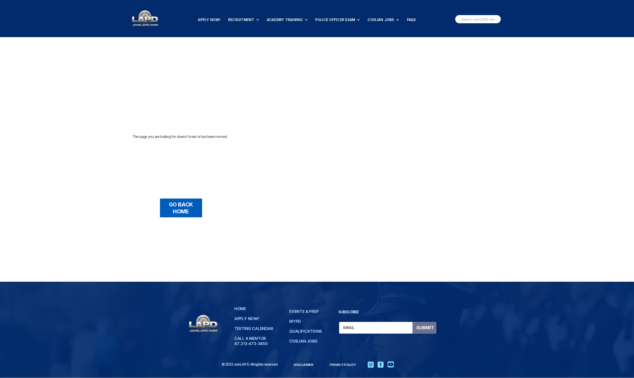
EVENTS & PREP (303, 311)
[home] (145, 18)
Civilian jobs (303, 341)
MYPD (295, 321)
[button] (244, 20)
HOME (240, 308)
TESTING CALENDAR (253, 328)
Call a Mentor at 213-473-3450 (251, 341)
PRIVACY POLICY (343, 365)
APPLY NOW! (246, 318)
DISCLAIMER (303, 365)
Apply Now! (209, 20)
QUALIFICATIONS (305, 331)
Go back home (181, 208)
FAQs (411, 20)
